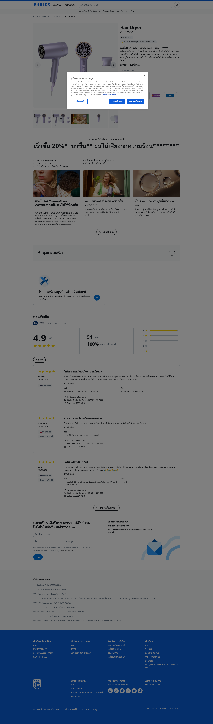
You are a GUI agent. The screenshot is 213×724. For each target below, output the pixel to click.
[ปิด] (144, 75)
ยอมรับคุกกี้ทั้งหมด (135, 101)
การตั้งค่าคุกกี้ (79, 101)
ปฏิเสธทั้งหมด (117, 101)
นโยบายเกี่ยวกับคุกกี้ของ (109, 95)
